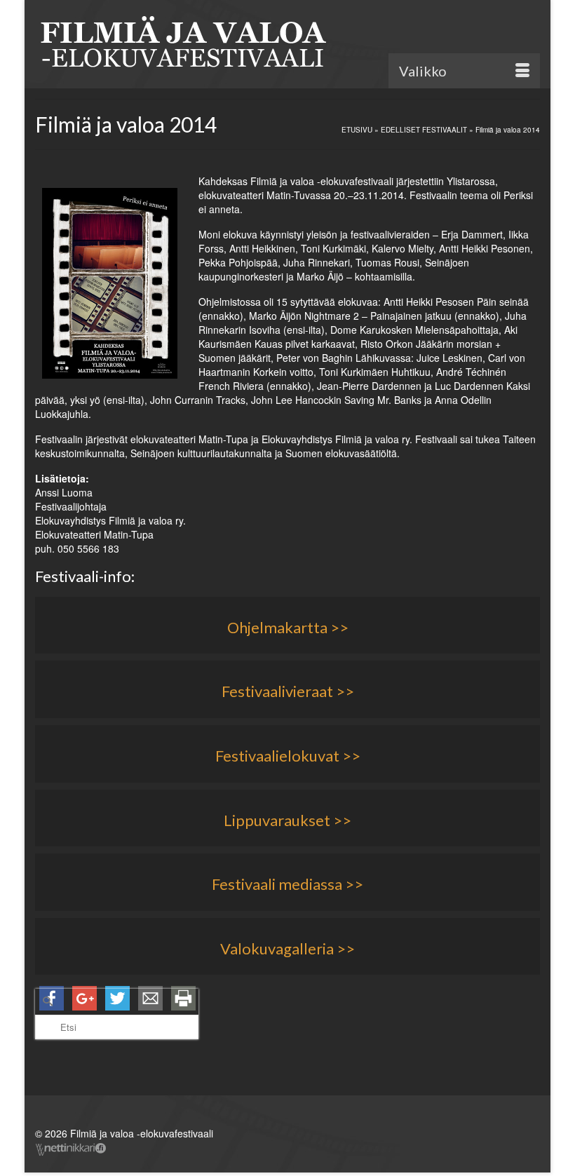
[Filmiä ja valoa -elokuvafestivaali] (287, 46)
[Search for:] (116, 1014)
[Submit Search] (45, 1001)
